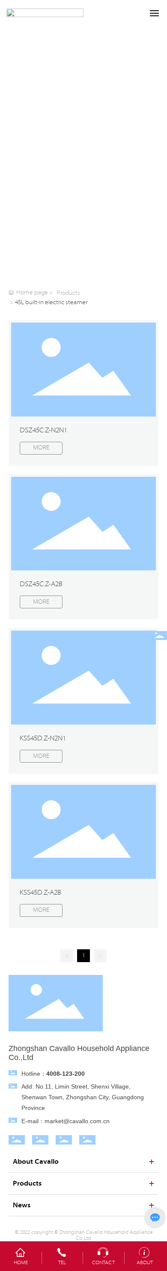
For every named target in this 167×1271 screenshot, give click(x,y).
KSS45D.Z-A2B (40, 892)
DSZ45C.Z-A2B (41, 584)
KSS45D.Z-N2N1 (43, 738)
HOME (21, 1262)
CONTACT (103, 1262)
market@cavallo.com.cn (77, 1121)
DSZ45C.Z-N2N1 (43, 430)
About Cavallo (36, 1161)
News (21, 1205)
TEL (62, 1262)
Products (68, 293)
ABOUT (145, 1262)
